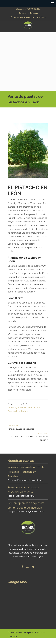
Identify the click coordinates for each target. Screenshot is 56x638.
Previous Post (14, 425)
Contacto (22, 13)
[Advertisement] (28, 62)
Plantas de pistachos (18, 411)
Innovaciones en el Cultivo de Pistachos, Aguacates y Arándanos (26, 472)
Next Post (43, 433)
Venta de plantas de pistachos (21, 429)
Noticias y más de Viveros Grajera (24, 407)
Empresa (34, 13)
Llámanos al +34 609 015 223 (28, 9)
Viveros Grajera (28, 25)
